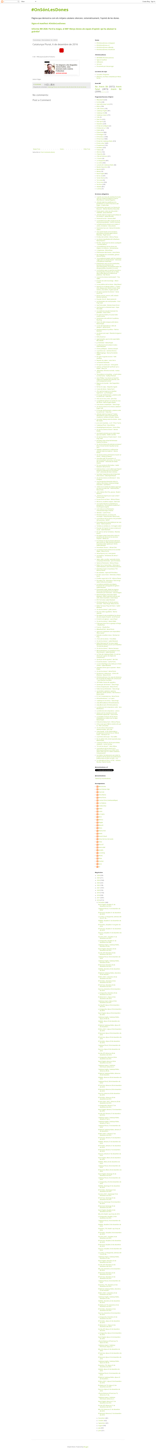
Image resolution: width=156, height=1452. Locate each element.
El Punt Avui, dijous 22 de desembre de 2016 (110, 1354)
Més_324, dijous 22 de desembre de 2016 (109, 1350)
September (101, 1423)
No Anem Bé (72, 87)
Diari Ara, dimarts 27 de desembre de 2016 (109, 1154)
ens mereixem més (62, 87)
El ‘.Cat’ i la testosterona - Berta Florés (108, 696)
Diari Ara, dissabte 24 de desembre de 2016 (110, 1249)
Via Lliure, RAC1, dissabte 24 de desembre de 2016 (107, 1237)
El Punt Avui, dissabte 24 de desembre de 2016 (109, 1241)
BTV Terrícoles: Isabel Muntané (106, 600)
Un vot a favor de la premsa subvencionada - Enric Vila (105, 728)
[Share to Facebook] (52, 85)
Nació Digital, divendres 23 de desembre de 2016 (107, 1261)
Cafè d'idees (100, 108)
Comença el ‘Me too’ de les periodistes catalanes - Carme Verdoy (108, 743)
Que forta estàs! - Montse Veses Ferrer (108, 305)
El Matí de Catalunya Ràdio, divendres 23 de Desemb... (109, 1289)
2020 (98, 890)
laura (100, 864)
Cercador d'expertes (103, 74)
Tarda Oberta (101, 178)
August (100, 1425)
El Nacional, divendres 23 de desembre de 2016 (106, 1273)
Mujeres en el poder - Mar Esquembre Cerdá (108, 384)
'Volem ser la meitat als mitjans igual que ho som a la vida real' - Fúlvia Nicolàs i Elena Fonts (109, 488)
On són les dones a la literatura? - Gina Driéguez (108, 478)
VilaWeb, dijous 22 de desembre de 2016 (109, 1370)
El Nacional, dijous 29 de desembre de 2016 (109, 1034)
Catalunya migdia (102, 111)
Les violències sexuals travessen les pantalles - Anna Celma (107, 311)
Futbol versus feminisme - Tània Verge (108, 689)
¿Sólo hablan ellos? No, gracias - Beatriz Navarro (108, 492)
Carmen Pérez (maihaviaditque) (108, 800)
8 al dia (99, 102)
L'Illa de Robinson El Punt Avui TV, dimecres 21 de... (108, 1394)
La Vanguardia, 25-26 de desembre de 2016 (109, 1182)
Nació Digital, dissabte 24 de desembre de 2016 (106, 1210)
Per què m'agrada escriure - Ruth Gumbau (106, 357)
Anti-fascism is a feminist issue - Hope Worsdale (108, 308)
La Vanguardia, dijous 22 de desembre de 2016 (109, 1333)
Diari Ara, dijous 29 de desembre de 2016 (109, 1050)
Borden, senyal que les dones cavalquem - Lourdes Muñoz (109, 243)
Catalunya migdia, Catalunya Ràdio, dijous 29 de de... (108, 1017)
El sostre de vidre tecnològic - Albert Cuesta (107, 281)
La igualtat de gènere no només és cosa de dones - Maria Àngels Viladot (108, 401)
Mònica (101, 820)
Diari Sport (100, 121)
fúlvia (100, 858)
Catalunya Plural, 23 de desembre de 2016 (109, 1281)
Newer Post (36, 149)
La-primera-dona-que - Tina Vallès (107, 737)
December (101, 902)
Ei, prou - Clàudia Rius (103, 627)
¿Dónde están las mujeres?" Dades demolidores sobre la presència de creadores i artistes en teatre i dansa (108, 415)
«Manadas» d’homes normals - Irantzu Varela (108, 371)
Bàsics (98, 106)
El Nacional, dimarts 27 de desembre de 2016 (109, 1150)
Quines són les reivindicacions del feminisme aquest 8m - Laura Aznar (107, 713)
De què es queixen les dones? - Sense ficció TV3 (108, 292)
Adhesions (100, 62)
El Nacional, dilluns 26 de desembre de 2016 (110, 1170)
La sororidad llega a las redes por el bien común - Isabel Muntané (109, 664)
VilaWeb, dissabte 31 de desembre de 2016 (109, 921)
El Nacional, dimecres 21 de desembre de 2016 (109, 1414)
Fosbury (99, 150)
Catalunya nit (100, 113)
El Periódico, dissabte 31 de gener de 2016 (109, 925)
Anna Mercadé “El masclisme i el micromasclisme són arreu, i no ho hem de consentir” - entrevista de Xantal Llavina (108, 461)
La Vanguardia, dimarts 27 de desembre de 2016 (107, 1106)
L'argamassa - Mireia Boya (104, 250)
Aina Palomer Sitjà (104, 789)
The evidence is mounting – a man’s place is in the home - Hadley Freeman (109, 375)
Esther (100, 809)
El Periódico (100, 137)
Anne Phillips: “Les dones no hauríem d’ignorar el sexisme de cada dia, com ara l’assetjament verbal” (108, 379)
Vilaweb (99, 187)
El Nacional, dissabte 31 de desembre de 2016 (109, 913)
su (99, 867)
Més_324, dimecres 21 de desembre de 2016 (109, 1410)
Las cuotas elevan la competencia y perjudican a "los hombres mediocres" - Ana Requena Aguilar (109, 505)
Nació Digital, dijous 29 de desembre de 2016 (109, 1013)
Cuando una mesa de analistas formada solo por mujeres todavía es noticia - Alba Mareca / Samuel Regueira (109, 198)
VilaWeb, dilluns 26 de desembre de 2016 (109, 1162)
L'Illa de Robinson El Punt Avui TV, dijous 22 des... (108, 1341)
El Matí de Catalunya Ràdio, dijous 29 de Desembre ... (109, 1026)
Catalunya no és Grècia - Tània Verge (108, 701)
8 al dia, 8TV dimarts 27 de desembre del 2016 (109, 1114)
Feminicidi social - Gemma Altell (106, 218)
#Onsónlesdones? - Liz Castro (106, 698)
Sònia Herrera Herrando (106, 839)
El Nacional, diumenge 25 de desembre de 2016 (106, 1206)
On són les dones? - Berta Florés (106, 671)
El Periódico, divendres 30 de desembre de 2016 (107, 981)
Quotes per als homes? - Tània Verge (108, 684)
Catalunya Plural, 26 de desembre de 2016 (109, 1166)
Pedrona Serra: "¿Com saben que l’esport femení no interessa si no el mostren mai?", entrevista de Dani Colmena (109, 470)
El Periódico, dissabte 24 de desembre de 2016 (109, 1233)
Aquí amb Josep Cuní (103, 104)
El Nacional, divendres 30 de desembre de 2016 (106, 965)
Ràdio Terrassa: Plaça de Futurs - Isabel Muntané (108, 606)
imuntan (101, 861)
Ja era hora (103, 92)
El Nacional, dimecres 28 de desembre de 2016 (109, 1090)
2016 (98, 900)
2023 (98, 883)
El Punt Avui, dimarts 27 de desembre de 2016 (109, 1138)
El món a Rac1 (101, 143)
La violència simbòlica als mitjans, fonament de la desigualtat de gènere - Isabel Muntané (108, 585)
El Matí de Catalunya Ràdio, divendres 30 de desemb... (109, 973)
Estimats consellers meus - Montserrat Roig (108, 635)
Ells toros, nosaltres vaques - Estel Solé (108, 502)
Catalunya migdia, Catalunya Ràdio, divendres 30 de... (108, 961)
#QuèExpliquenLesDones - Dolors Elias (108, 427)
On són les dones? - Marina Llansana (107, 648)
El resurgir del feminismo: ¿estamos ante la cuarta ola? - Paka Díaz (109, 395)
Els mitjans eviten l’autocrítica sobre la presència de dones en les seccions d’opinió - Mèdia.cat (108, 537)
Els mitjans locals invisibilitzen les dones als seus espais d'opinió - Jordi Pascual (108, 616)
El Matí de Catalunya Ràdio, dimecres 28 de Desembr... (109, 1074)
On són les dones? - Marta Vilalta (106, 621)
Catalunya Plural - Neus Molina (106, 425)
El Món (98, 130)
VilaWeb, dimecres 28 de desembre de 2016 (110, 1078)
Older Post (87, 149)
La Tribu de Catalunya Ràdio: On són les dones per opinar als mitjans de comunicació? (108, 655)
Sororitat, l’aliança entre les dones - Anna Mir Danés (109, 420)
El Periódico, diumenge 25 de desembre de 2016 (107, 1190)
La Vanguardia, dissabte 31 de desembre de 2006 (107, 941)
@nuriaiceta (102, 786)
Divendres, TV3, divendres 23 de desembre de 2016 (108, 1285)
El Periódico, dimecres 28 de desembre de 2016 (106, 1098)
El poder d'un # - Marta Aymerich (106, 299)
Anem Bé (116, 89)
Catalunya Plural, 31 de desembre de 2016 (109, 909)
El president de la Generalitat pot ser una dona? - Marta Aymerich (109, 523)
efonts (101, 856)
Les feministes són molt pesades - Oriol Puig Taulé (108, 302)
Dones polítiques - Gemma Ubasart (107, 349)
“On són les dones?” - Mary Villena (107, 746)
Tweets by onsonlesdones (103, 778)
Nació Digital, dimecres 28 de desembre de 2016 (107, 1062)
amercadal (102, 847)
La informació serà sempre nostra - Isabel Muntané (107, 345)
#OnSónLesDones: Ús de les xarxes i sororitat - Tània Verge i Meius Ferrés (108, 603)
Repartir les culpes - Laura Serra (106, 360)
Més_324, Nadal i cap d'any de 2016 (109, 1214)
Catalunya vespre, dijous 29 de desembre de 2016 (107, 1001)
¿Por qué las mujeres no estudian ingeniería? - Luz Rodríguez (107, 392)
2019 (98, 893)
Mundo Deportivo (102, 167)
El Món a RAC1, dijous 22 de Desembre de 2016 (109, 1382)
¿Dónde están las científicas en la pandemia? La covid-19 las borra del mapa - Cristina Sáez (108, 203)
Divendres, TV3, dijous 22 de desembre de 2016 (106, 1366)
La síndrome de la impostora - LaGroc (108, 711)
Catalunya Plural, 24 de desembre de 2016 (109, 1221)
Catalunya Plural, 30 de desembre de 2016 (109, 957)
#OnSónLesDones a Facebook (106, 49)
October (101, 1420)
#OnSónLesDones (49, 9)
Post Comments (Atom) (48, 152)
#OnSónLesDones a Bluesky (105, 47)
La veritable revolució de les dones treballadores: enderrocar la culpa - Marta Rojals (107, 718)
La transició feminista (103, 362)
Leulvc (100, 811)
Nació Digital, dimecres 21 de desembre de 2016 (107, 1402)
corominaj (102, 853)
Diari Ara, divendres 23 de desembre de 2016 (109, 1313)
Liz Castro (102, 814)
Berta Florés (102, 797)
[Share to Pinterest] (54, 85)
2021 (98, 888)
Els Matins (99, 147)
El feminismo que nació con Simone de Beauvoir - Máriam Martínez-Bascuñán (108, 208)
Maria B (101, 825)
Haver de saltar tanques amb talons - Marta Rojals (108, 322)
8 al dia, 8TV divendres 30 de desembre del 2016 (106, 953)
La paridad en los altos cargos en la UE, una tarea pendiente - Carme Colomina (108, 221)
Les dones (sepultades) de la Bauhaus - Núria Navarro (108, 240)
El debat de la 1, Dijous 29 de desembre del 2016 (107, 997)
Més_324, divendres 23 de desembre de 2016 (109, 1269)
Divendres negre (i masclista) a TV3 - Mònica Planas (107, 569)
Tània (100, 842)
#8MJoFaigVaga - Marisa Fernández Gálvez (107, 353)
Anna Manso (102, 795)
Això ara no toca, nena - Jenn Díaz (107, 399)
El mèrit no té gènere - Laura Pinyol (107, 619)
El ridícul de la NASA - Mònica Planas (107, 237)
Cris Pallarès (102, 803)
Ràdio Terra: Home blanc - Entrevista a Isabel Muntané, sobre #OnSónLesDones (109, 566)
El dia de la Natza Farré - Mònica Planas (108, 722)
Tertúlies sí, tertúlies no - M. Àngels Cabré (109, 526)
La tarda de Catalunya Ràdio (105, 165)
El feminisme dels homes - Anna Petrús (108, 252)
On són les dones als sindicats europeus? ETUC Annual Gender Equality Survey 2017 (109, 445)
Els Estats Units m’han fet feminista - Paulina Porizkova (107, 441)
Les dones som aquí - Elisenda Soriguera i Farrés (109, 334)
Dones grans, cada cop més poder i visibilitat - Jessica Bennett (107, 211)
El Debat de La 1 (101, 128)
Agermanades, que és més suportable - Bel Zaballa (108, 339)
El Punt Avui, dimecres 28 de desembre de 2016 (110, 1086)
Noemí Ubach (103, 836)
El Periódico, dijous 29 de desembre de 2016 (109, 1042)
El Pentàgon (100, 134)
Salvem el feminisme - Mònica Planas (107, 563)
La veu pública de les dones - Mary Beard (109, 284)
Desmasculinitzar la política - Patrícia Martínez (108, 330)
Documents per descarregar (105, 66)
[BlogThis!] (47, 85)
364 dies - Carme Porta (103, 513)
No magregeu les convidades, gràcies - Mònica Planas (108, 255)
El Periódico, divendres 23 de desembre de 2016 (107, 1309)
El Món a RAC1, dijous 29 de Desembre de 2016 (109, 1030)
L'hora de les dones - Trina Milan (106, 639)
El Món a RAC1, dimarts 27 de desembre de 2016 (107, 1134)
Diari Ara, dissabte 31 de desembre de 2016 (110, 933)
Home (62, 149)
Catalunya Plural (52, 87)
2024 (98, 880)
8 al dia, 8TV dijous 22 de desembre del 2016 (109, 1329)
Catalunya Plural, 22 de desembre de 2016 (109, 1374)
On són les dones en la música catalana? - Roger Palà (109, 407)
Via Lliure (99, 184)
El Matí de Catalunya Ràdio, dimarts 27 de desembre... (109, 1130)
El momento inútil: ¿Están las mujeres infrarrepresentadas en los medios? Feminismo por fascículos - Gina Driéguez (109, 591)
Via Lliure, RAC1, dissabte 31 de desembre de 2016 (107, 937)
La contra (99, 163)
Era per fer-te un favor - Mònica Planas (108, 499)
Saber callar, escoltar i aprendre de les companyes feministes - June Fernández (108, 560)
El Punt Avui (100, 139)
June (99, 1430)
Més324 (99, 169)
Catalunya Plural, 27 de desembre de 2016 (109, 1126)
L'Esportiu (100, 154)
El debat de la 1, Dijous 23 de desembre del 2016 (107, 1325)
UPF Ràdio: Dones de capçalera (106, 682)
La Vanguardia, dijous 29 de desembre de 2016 (109, 1010)
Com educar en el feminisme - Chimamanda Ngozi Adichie (106, 509)
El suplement (100, 145)
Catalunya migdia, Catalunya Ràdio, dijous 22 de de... (108, 1362)
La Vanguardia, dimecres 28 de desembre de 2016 (107, 1058)
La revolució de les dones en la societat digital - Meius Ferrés (108, 550)
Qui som (99, 64)
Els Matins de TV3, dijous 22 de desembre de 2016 (107, 1386)
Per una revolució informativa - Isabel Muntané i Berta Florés (108, 466)
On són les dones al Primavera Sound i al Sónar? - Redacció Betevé (109, 455)
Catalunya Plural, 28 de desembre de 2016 (109, 1082)
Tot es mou (100, 182)
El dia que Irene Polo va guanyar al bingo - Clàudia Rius (109, 624)
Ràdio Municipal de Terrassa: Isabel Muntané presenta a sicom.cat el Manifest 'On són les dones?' (109, 644)
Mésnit (98, 171)
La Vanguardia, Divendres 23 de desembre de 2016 (107, 1317)
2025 (98, 878)
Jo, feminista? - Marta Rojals (105, 343)
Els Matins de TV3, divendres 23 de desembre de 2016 (108, 1305)
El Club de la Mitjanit (103, 126)
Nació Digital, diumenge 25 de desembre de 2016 (107, 1174)
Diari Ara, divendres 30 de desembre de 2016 (109, 989)
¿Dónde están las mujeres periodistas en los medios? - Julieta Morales (109, 215)
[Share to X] (49, 85)
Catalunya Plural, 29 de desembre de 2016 (109, 1046)
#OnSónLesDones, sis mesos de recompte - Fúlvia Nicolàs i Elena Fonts (108, 515)
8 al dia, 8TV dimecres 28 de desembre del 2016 (106, 1054)
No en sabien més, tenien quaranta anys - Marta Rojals (109, 739)
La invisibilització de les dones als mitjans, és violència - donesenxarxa (107, 247)
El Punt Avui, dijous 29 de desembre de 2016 (110, 1038)
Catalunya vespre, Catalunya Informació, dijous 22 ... (106, 1346)
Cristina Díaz (102, 806)
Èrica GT (101, 844)
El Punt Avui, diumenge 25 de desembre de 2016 (106, 1198)
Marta (100, 833)
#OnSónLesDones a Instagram (106, 43)
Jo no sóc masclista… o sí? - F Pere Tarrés (109, 423)
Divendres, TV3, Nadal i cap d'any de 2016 (109, 1229)
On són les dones (81, 87)
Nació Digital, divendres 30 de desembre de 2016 (107, 949)
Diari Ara (99, 119)
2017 (98, 898)
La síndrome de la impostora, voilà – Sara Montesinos (109, 708)
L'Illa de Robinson (102, 156)
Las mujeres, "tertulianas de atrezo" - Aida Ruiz (108, 556)
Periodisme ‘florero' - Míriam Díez (107, 547)
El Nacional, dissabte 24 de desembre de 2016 (109, 1245)
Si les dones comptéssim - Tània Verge (108, 404)
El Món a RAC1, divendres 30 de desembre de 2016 (107, 977)
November (101, 1418)
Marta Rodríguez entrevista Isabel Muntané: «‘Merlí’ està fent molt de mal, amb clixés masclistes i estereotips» (108, 596)
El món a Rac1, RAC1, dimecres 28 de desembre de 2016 (109, 1102)
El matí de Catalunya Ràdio (104, 141)
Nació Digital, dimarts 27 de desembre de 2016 (109, 1110)
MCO (100, 817)
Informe (99, 152)
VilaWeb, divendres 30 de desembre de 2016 (109, 969)
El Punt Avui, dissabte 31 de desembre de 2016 (109, 929)
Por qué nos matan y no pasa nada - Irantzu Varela (107, 315)
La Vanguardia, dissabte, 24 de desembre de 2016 (107, 1217)
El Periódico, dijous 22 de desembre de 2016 (109, 1321)
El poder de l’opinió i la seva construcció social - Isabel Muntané (109, 528)
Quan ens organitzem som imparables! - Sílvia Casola (109, 632)
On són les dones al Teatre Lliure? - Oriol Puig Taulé (109, 437)
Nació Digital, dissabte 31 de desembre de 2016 (106, 905)
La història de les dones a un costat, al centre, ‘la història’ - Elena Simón (108, 225)
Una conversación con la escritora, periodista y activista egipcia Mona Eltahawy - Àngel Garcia (107, 233)
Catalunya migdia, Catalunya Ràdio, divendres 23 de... (108, 1297)
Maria (100, 828)
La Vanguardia (101, 160)
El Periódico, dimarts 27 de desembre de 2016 (109, 1146)
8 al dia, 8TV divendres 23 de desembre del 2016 (106, 1265)
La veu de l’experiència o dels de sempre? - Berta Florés (106, 326)
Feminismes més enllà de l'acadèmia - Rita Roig (108, 319)
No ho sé (99, 176)
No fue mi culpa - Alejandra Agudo (107, 387)
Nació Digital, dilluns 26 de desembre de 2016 (109, 1158)
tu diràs (99, 189)
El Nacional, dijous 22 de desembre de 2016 (109, 1358)
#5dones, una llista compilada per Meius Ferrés (109, 77)
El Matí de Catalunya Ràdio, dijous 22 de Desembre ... (109, 1378)
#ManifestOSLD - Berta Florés (105, 629)
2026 (98, 875)
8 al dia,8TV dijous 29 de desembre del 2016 (108, 1005)
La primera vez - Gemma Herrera (106, 351)
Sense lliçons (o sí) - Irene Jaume (106, 553)
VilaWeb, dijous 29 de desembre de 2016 (109, 1022)
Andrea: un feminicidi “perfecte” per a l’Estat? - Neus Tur (108, 367)
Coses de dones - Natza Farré (105, 389)
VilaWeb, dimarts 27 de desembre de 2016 (109, 1142)
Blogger (86, 1447)
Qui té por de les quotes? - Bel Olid (107, 659)
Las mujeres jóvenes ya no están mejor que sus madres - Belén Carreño (108, 434)
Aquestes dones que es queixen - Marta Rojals (108, 668)
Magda (101, 822)
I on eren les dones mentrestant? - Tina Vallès (108, 277)
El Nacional (100, 132)
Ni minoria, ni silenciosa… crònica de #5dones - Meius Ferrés (107, 674)
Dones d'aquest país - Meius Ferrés (107, 687)
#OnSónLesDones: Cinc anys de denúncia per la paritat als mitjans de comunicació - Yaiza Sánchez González (109, 678)
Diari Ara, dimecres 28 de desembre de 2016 (109, 1094)
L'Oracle (99, 158)
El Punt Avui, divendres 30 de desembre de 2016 (106, 985)
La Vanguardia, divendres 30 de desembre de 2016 (107, 993)
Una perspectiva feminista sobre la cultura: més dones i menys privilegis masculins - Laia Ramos (108, 483)
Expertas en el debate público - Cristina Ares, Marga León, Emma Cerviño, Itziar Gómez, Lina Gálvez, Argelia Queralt (108, 288)
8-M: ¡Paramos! (101, 337)
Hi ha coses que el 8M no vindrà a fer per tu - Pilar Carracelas (109, 724)
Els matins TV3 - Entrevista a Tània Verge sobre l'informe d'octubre (108, 581)
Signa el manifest (102, 60)
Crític (98, 117)
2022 (98, 885)
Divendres (100, 124)
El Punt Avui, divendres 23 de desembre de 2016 (106, 1277)
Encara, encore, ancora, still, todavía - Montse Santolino (108, 296)
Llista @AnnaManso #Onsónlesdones (108, 703)
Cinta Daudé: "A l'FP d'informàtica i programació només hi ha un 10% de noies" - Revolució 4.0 (108, 733)
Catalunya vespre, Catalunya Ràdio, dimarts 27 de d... (108, 1118)
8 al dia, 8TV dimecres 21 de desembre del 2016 (106, 1406)
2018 (98, 895)
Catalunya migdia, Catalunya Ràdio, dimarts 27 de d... (108, 1122)
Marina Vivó (102, 831)
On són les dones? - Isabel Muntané (107, 641)
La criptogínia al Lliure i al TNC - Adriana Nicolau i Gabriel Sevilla (108, 761)
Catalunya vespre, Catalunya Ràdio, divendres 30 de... (108, 945)
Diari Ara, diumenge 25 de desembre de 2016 (109, 1202)
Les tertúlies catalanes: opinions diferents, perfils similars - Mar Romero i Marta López (109, 692)
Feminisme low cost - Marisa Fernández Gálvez (108, 228)
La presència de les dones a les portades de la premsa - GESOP (109, 519)
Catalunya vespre (102, 115)
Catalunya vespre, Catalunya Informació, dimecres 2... (106, 1066)
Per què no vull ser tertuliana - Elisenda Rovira (108, 532)
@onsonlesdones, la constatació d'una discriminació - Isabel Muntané (108, 651)
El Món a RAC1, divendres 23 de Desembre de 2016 (107, 1293)
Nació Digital (100, 173)
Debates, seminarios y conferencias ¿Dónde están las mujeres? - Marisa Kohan (107, 451)
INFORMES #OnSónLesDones (105, 58)
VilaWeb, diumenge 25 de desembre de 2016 (109, 1186)
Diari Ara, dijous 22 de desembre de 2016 (109, 1390)
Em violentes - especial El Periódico (107, 572)
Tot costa (99, 180)
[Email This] (45, 85)
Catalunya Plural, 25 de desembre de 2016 (109, 1178)
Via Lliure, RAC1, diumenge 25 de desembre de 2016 (108, 1194)
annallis (101, 850)
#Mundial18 (100, 100)
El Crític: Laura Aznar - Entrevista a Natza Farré (109, 575)
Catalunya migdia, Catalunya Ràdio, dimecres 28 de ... (108, 1070)
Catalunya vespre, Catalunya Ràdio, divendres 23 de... (108, 1257)
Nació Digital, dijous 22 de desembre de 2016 (109, 1337)
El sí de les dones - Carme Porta (106, 662)
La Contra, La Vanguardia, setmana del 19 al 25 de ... (109, 1253)
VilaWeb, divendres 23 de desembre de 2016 (109, 1301)
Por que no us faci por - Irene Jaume (107, 365)
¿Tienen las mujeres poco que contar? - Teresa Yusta (108, 496)
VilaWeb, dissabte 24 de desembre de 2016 (109, 1225)
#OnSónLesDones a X (103, 45)
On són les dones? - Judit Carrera (106, 609)
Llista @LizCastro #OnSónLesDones (107, 705)
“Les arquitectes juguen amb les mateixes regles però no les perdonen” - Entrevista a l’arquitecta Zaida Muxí (109, 259)
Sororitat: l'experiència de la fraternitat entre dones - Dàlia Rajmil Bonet (108, 475)
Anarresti (101, 792)
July (99, 1428)
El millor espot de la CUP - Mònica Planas (109, 578)
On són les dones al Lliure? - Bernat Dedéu (107, 430)
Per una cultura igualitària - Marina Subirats (107, 612)
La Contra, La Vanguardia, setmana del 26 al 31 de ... (109, 917)
